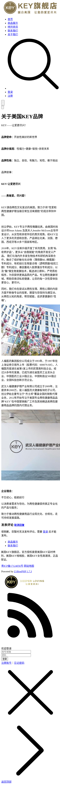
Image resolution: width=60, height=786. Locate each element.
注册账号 (6, 663)
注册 (10, 95)
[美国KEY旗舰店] (29, 13)
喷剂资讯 (13, 27)
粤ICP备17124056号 (12, 566)
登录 (10, 92)
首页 (10, 19)
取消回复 (19, 525)
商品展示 (13, 23)
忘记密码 (19, 663)
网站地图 (29, 566)
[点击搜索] (33, 88)
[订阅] (30, 645)
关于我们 (13, 34)
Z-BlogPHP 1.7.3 (23, 571)
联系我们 (13, 30)
